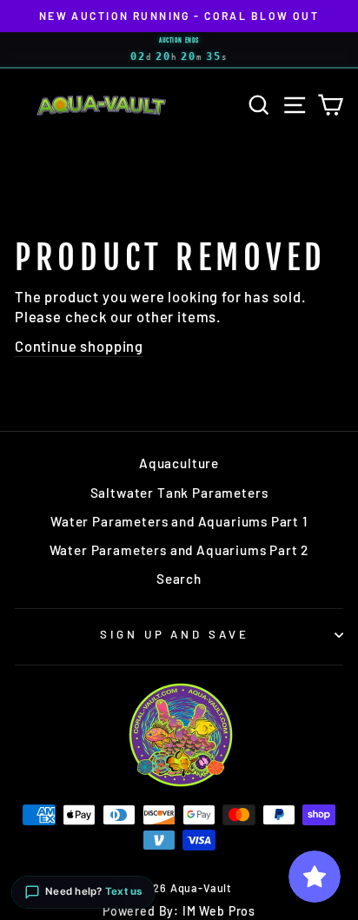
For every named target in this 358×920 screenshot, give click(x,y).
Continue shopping (79, 345)
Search (179, 578)
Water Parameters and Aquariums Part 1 (179, 521)
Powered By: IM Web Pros (179, 910)
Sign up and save (175, 634)
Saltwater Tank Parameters (179, 492)
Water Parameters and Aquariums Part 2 (179, 550)
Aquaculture (179, 463)
